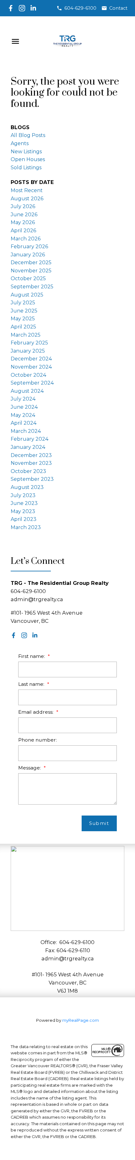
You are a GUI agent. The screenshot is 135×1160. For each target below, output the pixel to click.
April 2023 (23, 519)
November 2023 (31, 463)
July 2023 (23, 495)
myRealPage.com (80, 1020)
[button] (76, 8)
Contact (118, 8)
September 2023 (32, 479)
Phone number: (37, 740)
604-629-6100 (80, 8)
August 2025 (27, 295)
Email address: (36, 712)
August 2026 (27, 199)
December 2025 (31, 262)
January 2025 (28, 351)
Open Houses (28, 159)
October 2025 (28, 278)
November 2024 (31, 367)
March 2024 (26, 431)
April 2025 (23, 327)
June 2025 (24, 311)
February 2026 (29, 246)
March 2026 (25, 239)
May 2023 (23, 511)
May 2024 (23, 415)
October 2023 (28, 471)
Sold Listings (26, 168)
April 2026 (23, 231)
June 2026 (24, 215)
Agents (20, 143)
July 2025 (23, 303)
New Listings (26, 152)
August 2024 (27, 391)
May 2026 (23, 222)
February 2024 (29, 439)
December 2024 (31, 359)
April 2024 (23, 423)
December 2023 (31, 455)
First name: (32, 656)
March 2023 (26, 527)
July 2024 (23, 399)
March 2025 (25, 335)
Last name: (32, 684)
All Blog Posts (28, 135)
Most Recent (27, 190)
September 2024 (32, 383)
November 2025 (31, 271)
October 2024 (28, 375)
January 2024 (28, 447)
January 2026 (28, 255)
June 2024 (24, 407)
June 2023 (24, 503)
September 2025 (32, 287)
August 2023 (27, 487)
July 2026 (23, 206)
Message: (30, 768)
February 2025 (29, 343)
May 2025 (23, 319)
